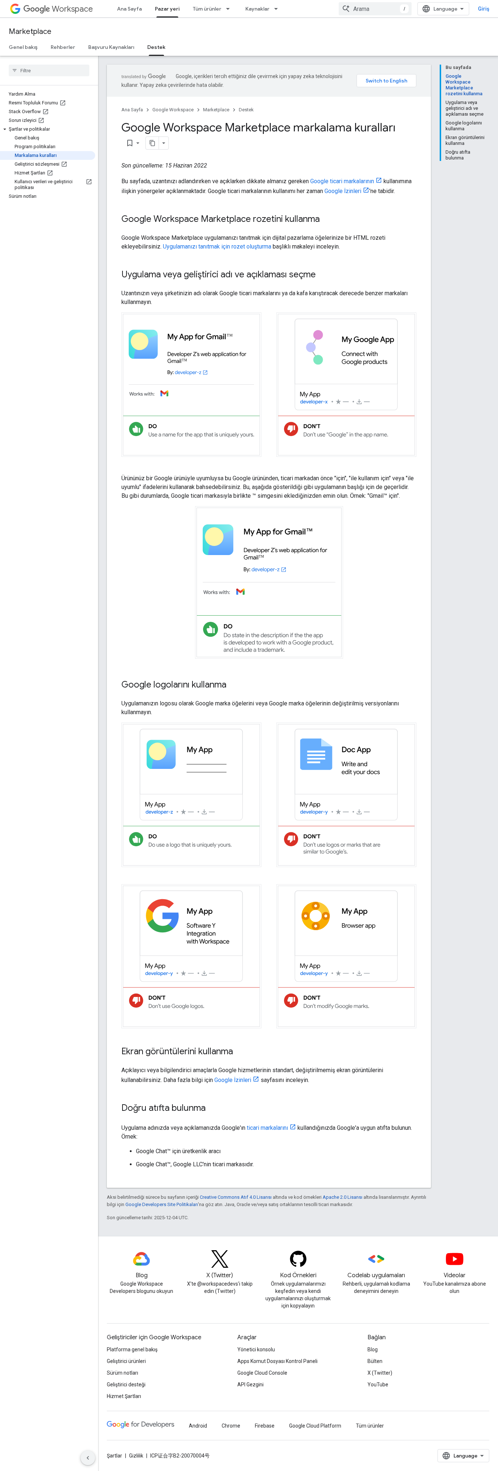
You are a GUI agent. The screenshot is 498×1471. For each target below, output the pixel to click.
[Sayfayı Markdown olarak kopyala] (152, 143)
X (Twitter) (379, 1373)
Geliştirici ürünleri (126, 1361)
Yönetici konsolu (256, 1349)
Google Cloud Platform (315, 1426)
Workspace (72, 9)
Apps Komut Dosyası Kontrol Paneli (277, 1361)
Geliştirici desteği (126, 1384)
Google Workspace (173, 109)
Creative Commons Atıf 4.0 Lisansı (236, 1197)
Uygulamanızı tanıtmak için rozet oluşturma (217, 246)
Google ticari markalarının (342, 181)
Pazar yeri (167, 8)
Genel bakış (23, 47)
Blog (372, 1349)
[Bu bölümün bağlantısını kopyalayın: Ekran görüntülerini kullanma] (240, 1052)
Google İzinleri (342, 191)
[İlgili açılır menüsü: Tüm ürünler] (230, 9)
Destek (156, 47)
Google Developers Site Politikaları (161, 1204)
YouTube (377, 1384)
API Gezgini (250, 1384)
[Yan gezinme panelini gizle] (88, 1458)
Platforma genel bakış (132, 1349)
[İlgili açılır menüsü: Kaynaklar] (278, 9)
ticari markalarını (267, 1127)
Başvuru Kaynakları (111, 47)
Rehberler (63, 47)
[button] (47, 129)
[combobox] (375, 8)
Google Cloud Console (262, 1373)
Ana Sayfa (129, 8)
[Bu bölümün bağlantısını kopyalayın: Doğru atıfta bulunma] (213, 1108)
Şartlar (114, 1456)
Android (198, 1426)
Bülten (374, 1361)
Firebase (265, 1426)
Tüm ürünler (207, 8)
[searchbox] (49, 70)
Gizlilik (136, 1456)
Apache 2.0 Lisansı (342, 1197)
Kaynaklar (257, 8)
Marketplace (30, 31)
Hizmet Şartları (124, 1396)
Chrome (231, 1426)
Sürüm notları (122, 1373)
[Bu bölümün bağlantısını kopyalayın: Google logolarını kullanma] (233, 685)
